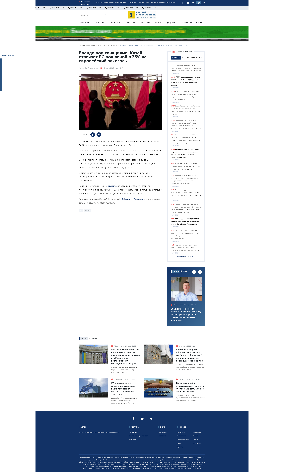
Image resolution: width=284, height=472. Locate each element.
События (131, 23)
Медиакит (133, 439)
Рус (198, 3)
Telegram (126, 199)
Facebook (138, 199)
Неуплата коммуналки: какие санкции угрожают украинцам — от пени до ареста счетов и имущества (185, 247)
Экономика (85, 23)
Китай (87, 210)
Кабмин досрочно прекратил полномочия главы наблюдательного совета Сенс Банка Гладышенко (186, 221)
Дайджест (171, 23)
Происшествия (183, 439)
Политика (101, 23)
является (113, 186)
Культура (145, 23)
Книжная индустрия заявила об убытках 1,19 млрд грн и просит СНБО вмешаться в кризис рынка (185, 166)
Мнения (199, 23)
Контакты (162, 436)
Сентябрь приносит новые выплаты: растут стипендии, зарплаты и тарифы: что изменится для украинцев (186, 68)
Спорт (158, 23)
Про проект (162, 432)
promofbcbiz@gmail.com (138, 436)
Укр (203, 3)
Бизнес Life (187, 23)
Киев (179, 443)
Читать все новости (185, 256)
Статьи (195, 439)
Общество (116, 23)
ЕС (81, 210)
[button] (194, 272)
